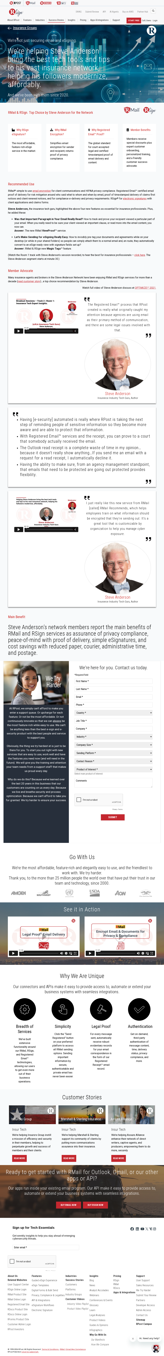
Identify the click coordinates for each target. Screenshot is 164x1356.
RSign (116, 1280)
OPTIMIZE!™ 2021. (145, 287)
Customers (71, 1284)
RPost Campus (144, 1324)
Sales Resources (145, 1285)
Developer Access (145, 1305)
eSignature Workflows (43, 1305)
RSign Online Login (17, 1289)
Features (27, 20)
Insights (71, 20)
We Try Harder (143, 1290)
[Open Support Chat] (156, 1348)
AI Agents (114, 11)
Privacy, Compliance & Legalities (48, 1295)
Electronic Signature (42, 1310)
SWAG (79, 11)
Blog (92, 1280)
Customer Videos (75, 1299)
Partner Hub (142, 11)
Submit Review (92, 11)
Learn (92, 1310)
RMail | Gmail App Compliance (73, 1349)
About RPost (13, 20)
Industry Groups (74, 1294)
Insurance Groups (25, 28)
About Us (13, 1276)
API (104, 11)
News (92, 1285)
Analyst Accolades (99, 1290)
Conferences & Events (101, 1300)
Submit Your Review (146, 1295)
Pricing (83, 20)
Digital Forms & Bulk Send (45, 1290)
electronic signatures (135, 198)
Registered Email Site (18, 1304)
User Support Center (18, 1284)
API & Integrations (41, 1300)
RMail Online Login (17, 1299)
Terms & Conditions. (50, 1349)
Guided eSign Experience (44, 1280)
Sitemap (140, 1319)
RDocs (116, 1288)
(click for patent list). (30, 1352)
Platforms (71, 1289)
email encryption (42, 190)
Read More (19, 1158)
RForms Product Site (18, 1319)
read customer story (29, 281)
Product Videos (97, 1320)
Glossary (94, 1305)
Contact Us (142, 1315)
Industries (40, 20)
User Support (143, 1280)
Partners (140, 1300)
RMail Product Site (17, 1294)
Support (116, 20)
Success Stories (56, 20)
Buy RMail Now (68, 1205)
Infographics (96, 1330)
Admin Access (143, 1310)
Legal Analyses (97, 1315)
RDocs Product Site (18, 1309)
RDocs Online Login (17, 1314)
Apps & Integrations (99, 20)
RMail (116, 1284)
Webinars (94, 1295)
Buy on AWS (128, 11)
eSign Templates (40, 1285)
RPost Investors (16, 1329)
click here (139, 255)
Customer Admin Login (19, 1324)
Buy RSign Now (95, 1205)
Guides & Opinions (99, 1325)
